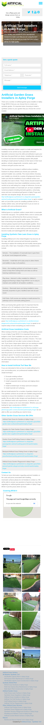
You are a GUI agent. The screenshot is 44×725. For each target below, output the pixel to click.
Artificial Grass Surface (10, 672)
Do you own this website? (13, 503)
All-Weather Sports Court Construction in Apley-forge (21, 680)
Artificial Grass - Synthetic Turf (31, 722)
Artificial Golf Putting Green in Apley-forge (17, 707)
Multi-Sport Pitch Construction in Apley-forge (18, 689)
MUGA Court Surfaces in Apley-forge (16, 685)
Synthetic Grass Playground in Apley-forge (18, 709)
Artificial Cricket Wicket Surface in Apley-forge (19, 715)
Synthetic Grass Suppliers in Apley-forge (17, 695)
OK (34, 503)
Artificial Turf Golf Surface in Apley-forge (17, 699)
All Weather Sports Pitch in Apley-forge (16, 676)
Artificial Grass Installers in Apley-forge (16, 697)
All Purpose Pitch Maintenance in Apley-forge (18, 678)
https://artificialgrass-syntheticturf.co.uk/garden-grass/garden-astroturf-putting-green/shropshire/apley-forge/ (20, 444)
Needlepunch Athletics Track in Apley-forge (18, 713)
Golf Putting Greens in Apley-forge (15, 701)
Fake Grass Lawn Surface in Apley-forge (17, 693)
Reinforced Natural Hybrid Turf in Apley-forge (18, 719)
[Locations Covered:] (2, 3)
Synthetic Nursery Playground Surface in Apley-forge (21, 711)
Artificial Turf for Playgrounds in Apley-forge (18, 703)
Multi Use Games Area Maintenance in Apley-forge (20, 687)
